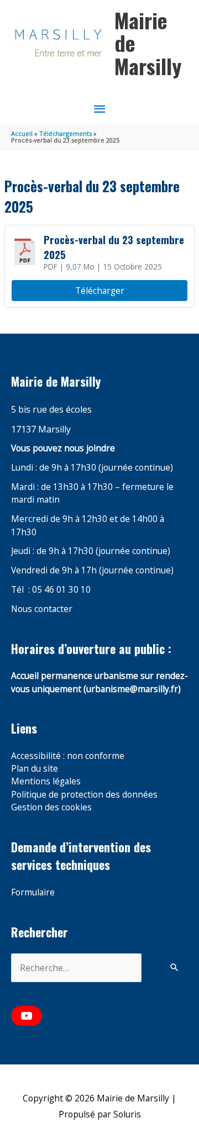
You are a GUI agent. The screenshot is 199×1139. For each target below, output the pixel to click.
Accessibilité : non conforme (67, 756)
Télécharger (99, 290)
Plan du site (34, 768)
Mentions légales (46, 781)
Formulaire (33, 892)
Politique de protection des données (84, 794)
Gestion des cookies (51, 807)
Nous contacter (41, 609)
